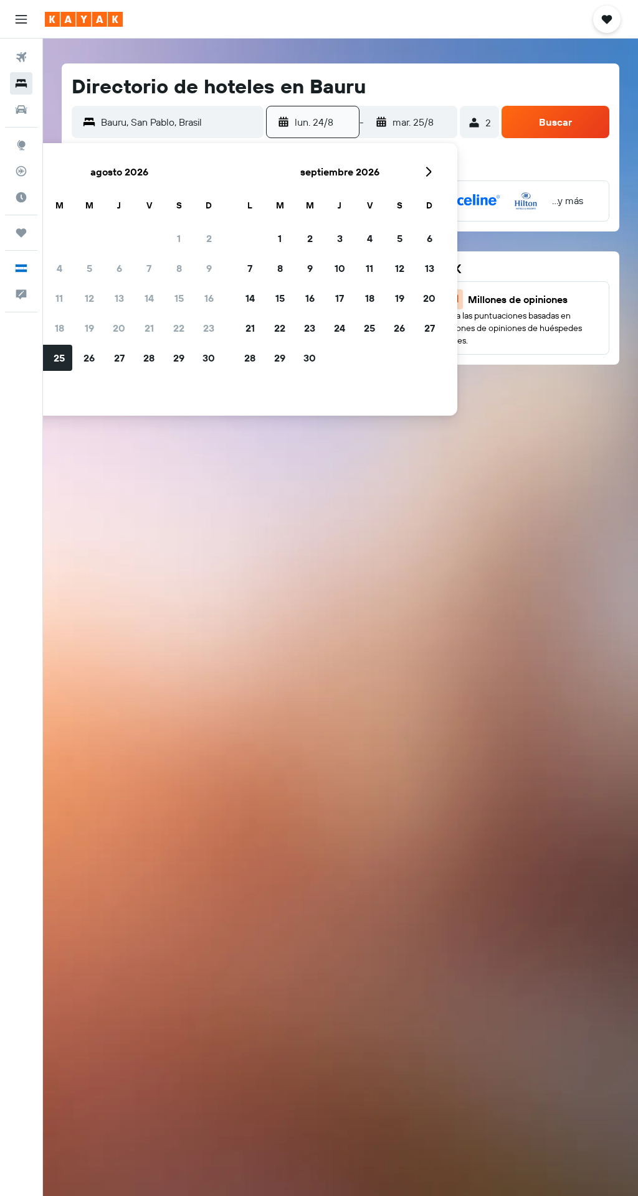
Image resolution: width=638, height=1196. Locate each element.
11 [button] (59, 298)
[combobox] (179, 122)
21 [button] (149, 328)
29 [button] (178, 358)
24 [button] (339, 328)
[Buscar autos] (21, 109)
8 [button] (179, 268)
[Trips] (21, 232)
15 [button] (179, 298)
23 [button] (208, 328)
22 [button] (178, 328)
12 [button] (89, 298)
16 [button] (209, 298)
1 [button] (179, 238)
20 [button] (119, 328)
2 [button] (209, 238)
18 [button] (59, 328)
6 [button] (119, 268)
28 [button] (149, 358)
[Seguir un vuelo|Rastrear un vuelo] (21, 171)
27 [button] (119, 358)
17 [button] (339, 298)
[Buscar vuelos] (21, 57)
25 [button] (59, 358)
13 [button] (119, 298)
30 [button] (208, 358)
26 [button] (89, 358)
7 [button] (148, 268)
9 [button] (209, 268)
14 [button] (149, 298)
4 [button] (59, 268)
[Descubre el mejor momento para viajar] (21, 197)
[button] (21, 19)
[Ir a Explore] (21, 145)
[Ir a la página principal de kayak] (84, 19)
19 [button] (89, 328)
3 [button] (340, 238)
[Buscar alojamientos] (21, 83)
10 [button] (340, 268)
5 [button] (89, 268)
